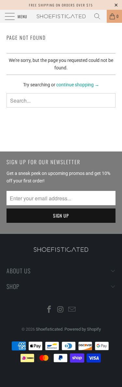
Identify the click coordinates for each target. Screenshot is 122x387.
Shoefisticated (49, 329)
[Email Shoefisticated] (72, 310)
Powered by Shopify (82, 329)
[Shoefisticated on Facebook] (49, 310)
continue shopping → (77, 84)
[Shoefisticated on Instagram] (61, 310)
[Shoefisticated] (61, 16)
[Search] (99, 16)
